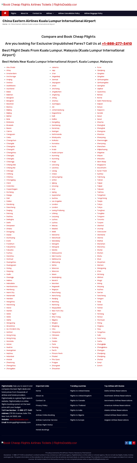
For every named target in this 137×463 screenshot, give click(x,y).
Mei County (56, 256)
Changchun (11, 140)
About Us (24, 13)
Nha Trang (56, 317)
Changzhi (10, 149)
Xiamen (100, 265)
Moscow (55, 268)
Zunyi (99, 362)
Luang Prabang (58, 210)
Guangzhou (11, 262)
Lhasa (54, 174)
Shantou (100, 134)
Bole (8, 119)
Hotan (9, 344)
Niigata (55, 320)
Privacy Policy (41, 405)
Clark (8, 183)
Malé (54, 231)
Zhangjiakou (102, 347)
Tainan (100, 180)
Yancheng (101, 295)
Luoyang (55, 216)
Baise (8, 92)
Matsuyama (57, 253)
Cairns (9, 131)
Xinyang (100, 286)
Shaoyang (101, 137)
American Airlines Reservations (117, 405)
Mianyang (56, 262)
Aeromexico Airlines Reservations (118, 400)
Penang (55, 347)
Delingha (10, 219)
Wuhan (100, 253)
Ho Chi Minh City (13, 329)
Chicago (9, 171)
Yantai (99, 304)
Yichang (100, 314)
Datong (9, 213)
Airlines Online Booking (45, 415)
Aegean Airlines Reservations (116, 420)
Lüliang (54, 213)
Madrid (55, 228)
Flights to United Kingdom (81, 395)
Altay (8, 70)
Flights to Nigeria (77, 415)
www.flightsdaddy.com (18, 419)
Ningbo (55, 323)
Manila (54, 250)
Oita (53, 329)
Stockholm (101, 168)
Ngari (54, 314)
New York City (57, 311)
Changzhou (11, 152)
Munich (55, 280)
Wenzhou (101, 247)
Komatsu (55, 143)
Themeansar (86, 453)
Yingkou (100, 326)
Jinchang (56, 88)
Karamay (56, 128)
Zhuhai (100, 359)
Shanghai (101, 125)
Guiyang (9, 271)
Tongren (100, 216)
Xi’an (99, 271)
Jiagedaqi (56, 76)
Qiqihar (100, 88)
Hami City (10, 292)
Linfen (54, 180)
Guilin (8, 274)
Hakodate (10, 283)
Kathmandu (57, 134)
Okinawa (55, 335)
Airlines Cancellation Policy (69, 13)
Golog (8, 268)
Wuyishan (101, 262)
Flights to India (76, 410)
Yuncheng (101, 338)
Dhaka (9, 228)
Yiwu (99, 329)
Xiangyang (101, 268)
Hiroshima (10, 326)
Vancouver (101, 231)
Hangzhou (10, 301)
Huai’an (9, 347)
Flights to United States (80, 391)
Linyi (53, 189)
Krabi (54, 149)
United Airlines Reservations (116, 415)
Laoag (54, 171)
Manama (55, 235)
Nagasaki (55, 286)
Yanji (99, 301)
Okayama (56, 332)
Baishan (9, 95)
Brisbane (10, 122)
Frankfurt (10, 244)
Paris (54, 344)
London (55, 204)
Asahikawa (10, 85)
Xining (99, 283)
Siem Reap (101, 161)
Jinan (54, 85)
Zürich (99, 365)
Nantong (55, 304)
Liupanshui (56, 195)
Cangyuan (10, 134)
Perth (54, 350)
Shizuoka (100, 158)
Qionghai (101, 85)
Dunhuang (10, 238)
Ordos (54, 338)
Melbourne (56, 259)
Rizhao (100, 95)
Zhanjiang (101, 353)
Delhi (8, 222)
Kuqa (54, 161)
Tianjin (99, 201)
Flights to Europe (77, 420)
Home (5, 24)
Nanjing (55, 298)
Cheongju (10, 161)
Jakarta (55, 67)
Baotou (9, 107)
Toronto (100, 219)
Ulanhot (100, 225)
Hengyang (10, 323)
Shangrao (101, 131)
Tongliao (100, 213)
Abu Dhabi (10, 67)
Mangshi (55, 244)
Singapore (101, 165)
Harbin (9, 311)
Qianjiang (101, 70)
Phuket (55, 356)
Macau (54, 225)
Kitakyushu (56, 137)
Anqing (9, 79)
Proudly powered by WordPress (57, 453)
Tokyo (99, 204)
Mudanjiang (56, 277)
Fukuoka (9, 250)
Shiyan (100, 155)
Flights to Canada (77, 400)
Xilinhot (100, 277)
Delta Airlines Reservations (115, 391)
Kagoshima (56, 113)
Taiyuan (100, 189)
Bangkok (10, 98)
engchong (102, 198)
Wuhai (99, 250)
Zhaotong (10, 362)
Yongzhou (101, 332)
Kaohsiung (56, 125)
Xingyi (99, 280)
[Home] (5, 13)
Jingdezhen (56, 92)
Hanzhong (10, 304)
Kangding (56, 122)
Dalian (9, 201)
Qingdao (100, 73)
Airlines (49, 13)
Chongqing (11, 180)
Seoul (99, 116)
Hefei (8, 314)
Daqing (9, 210)
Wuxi (99, 259)
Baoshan (10, 104)
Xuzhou (100, 289)
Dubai (8, 235)
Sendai (100, 113)
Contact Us (37, 13)
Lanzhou (55, 168)
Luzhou (54, 219)
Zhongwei (56, 365)
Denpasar (10, 225)
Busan (8, 128)
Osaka (54, 341)
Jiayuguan (56, 82)
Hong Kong (11, 335)
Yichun (100, 317)
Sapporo (100, 110)
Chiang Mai (11, 165)
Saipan (100, 104)
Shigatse (100, 152)
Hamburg (10, 289)
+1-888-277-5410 (117, 43)
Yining (99, 323)
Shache (100, 122)
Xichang (100, 274)
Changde (10, 143)
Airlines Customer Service (46, 420)
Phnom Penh (57, 353)
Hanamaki (10, 295)
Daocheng (10, 207)
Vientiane (101, 235)
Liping (54, 192)
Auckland (10, 88)
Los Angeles (57, 201)
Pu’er (99, 67)
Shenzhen (101, 146)
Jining (54, 98)
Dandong (10, 204)
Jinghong (56, 95)
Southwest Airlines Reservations (117, 395)
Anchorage (11, 76)
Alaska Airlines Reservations (116, 410)
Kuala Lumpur (57, 152)
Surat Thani (102, 171)
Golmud (9, 259)
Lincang (55, 186)
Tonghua (101, 210)
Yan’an (100, 292)
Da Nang (10, 192)
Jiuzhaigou (56, 104)
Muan (54, 274)
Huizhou (9, 353)
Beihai (8, 116)
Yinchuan (101, 320)
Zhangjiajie (101, 344)
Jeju (53, 70)
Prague (55, 362)
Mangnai (55, 247)
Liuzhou (55, 198)
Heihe (8, 320)
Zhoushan (56, 368)
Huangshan (11, 350)
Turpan (100, 222)
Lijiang (54, 183)
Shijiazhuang (102, 149)
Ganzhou (10, 256)
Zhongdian (10, 368)
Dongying (10, 231)
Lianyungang (57, 177)
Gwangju (10, 277)
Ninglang (55, 326)
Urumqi (100, 228)
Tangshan (101, 195)
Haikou (9, 280)
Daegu (9, 195)
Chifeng (9, 174)
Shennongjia (102, 140)
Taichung (101, 177)
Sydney (100, 174)
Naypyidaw (56, 308)
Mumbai (55, 283)
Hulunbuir (10, 356)
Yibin (99, 311)
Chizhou (9, 177)
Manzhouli (56, 238)
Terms (38, 410)
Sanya (99, 107)
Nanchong (56, 295)
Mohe (54, 265)
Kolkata (55, 140)
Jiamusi (55, 79)
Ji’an (54, 73)
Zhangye (100, 350)
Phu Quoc (56, 359)
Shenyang (101, 143)
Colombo (10, 186)
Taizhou (100, 192)
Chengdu (10, 155)
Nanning (55, 301)
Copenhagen (11, 189)
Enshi (8, 241)
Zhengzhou (11, 365)
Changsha (10, 146)
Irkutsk (9, 359)
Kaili (53, 116)
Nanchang (56, 292)
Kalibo (54, 119)
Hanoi (8, 308)
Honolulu (10, 341)
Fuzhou (9, 253)
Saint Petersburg (104, 101)
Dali (8, 198)
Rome (99, 98)
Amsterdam (11, 73)
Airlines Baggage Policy (93, 13)
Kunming (55, 155)
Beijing (9, 110)
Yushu (99, 341)
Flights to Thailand (77, 405)
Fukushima (10, 247)
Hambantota (11, 286)
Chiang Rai (10, 168)
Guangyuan (11, 265)
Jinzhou (55, 101)
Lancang (55, 165)
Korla (54, 146)
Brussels (9, 125)
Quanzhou (101, 92)
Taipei (99, 183)
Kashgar (55, 131)
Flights (13, 13)
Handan (9, 298)
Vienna (100, 238)
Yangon (100, 298)
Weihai (100, 241)
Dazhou (9, 216)
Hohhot (9, 332)
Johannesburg (58, 110)
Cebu (8, 137)
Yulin (99, 335)
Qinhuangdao (102, 79)
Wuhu (99, 256)
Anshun (9, 82)
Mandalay (56, 241)
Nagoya (55, 289)
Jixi (53, 107)
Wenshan (101, 244)
